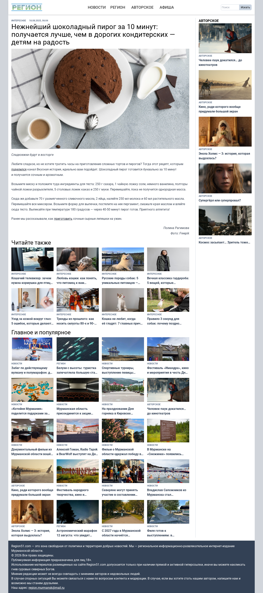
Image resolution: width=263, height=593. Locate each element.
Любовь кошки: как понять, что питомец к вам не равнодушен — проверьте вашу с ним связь (77, 280)
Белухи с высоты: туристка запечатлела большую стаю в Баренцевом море (77, 370)
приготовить (63, 218)
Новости (97, 7)
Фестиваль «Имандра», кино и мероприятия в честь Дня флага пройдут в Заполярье (168, 370)
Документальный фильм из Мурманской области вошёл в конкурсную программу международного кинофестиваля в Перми (32, 451)
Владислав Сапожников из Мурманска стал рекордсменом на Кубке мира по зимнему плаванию (167, 492)
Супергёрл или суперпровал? (220, 200)
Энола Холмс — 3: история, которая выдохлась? (30, 532)
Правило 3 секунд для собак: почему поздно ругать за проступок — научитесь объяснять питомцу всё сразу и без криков (165, 321)
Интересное (18, 20)
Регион (117, 7)
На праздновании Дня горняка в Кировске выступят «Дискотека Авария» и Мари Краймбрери (118, 411)
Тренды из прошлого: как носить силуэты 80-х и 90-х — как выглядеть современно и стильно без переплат (76, 321)
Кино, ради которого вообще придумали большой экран (32, 492)
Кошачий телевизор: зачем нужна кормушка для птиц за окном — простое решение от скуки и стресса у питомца (31, 280)
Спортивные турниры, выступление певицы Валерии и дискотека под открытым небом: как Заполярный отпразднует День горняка (120, 370)
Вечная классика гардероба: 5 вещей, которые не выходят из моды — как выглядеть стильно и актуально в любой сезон (168, 280)
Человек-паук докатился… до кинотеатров (166, 411)
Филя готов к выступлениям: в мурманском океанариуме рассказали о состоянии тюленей (166, 533)
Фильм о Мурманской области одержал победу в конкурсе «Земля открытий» (123, 451)
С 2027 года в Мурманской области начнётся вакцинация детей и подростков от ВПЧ (121, 533)
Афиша (167, 7)
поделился (19, 169)
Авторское (142, 7)
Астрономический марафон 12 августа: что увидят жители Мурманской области (77, 533)
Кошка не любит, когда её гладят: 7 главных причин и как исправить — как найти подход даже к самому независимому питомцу (123, 321)
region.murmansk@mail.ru (46, 587)
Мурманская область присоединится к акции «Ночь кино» (74, 411)
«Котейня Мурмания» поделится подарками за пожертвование (29, 411)
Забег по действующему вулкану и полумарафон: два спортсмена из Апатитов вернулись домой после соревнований (32, 370)
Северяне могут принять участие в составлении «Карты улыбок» (120, 492)
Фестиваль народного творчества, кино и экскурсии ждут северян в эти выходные (76, 492)
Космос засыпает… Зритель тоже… (224, 242)
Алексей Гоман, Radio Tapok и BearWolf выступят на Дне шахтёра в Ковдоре (77, 451)
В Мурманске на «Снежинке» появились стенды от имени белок (164, 451)
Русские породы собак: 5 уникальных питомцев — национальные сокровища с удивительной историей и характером (121, 280)
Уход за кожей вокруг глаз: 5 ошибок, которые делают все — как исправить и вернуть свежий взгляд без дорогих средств (31, 321)
